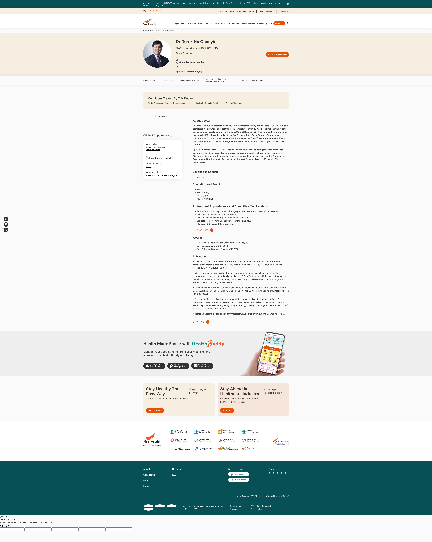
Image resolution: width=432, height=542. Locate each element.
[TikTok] (274, 473)
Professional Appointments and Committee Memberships (216, 80)
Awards (245, 80)
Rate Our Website (264, 506)
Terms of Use (235, 506)
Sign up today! (155, 410)
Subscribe (227, 410)
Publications (257, 80)
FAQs (175, 474)
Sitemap (233, 509)
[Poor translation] (7, 525)
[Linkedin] (278, 473)
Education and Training (189, 80)
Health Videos (240, 480)
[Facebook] (270, 473)
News (146, 486)
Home (145, 31)
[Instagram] (282, 473)
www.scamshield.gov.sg (153, 5)
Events (147, 480)
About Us (148, 469)
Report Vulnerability (259, 509)
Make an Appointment (277, 54)
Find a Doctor (154, 31)
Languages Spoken (167, 80)
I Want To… (279, 23)
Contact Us (149, 474)
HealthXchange (240, 474)
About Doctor (149, 80)
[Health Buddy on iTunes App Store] (154, 366)
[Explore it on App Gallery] (202, 366)
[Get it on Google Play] (178, 366)
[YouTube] (286, 473)
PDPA (253, 506)
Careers (176, 469)
